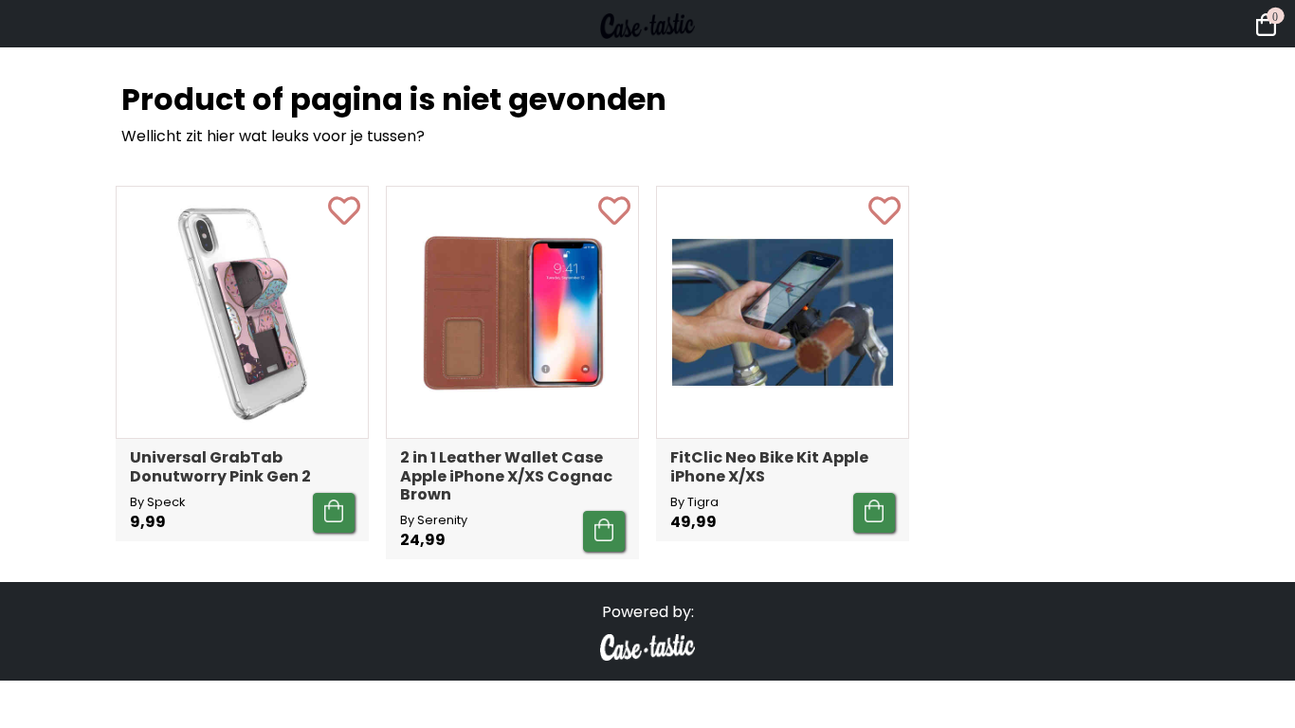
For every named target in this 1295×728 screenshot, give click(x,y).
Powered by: (648, 612)
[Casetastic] (647, 56)
